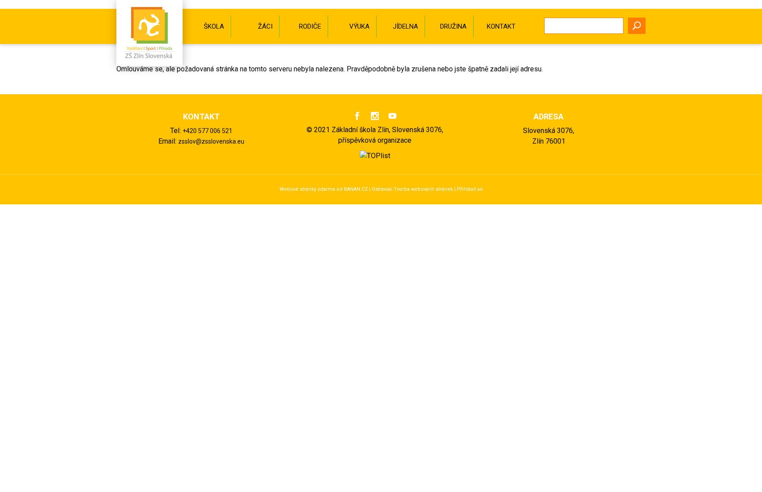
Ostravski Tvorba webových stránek (412, 189)
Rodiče (310, 26)
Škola (214, 26)
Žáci (265, 26)
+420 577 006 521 (207, 130)
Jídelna (405, 26)
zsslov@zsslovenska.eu (211, 141)
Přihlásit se (470, 189)
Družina (453, 26)
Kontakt (501, 26)
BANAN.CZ (356, 189)
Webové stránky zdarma (307, 189)
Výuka (359, 26)
